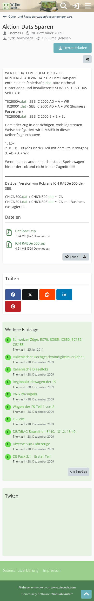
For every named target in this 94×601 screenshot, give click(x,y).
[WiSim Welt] (11, 6)
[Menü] (88, 6)
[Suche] (63, 6)
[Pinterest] (13, 306)
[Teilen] (87, 59)
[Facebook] (13, 294)
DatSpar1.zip (25, 231)
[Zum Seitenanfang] (86, 594)
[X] (30, 294)
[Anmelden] (76, 6)
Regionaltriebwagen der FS (34, 381)
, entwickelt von (47, 587)
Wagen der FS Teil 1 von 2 (33, 406)
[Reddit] (47, 294)
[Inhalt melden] (84, 257)
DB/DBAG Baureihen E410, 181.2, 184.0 (44, 431)
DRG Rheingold (25, 394)
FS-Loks (19, 419)
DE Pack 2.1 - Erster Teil (32, 456)
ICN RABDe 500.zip (30, 243)
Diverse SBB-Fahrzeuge (31, 444)
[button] (64, 294)
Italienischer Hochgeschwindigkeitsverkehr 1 (49, 357)
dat (48, 82)
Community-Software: (47, 594)
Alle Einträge (78, 472)
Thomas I (15, 33)
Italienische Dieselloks (30, 369)
